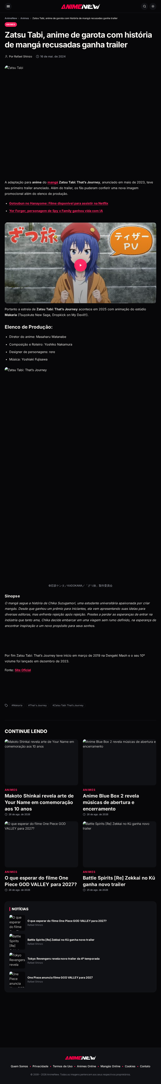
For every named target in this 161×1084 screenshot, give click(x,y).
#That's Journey (37, 705)
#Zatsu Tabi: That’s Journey (68, 705)
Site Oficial (23, 670)
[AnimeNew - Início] (80, 6)
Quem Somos (19, 1066)
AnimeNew (11, 18)
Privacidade (40, 1066)
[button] (80, 265)
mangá (53, 182)
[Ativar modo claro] (152, 6)
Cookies (130, 1066)
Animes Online (86, 1066)
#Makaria (17, 705)
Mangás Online (110, 1066)
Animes (24, 18)
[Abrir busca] (144, 6)
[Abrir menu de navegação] (8, 6)
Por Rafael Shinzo (20, 56)
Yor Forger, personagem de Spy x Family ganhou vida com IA (56, 211)
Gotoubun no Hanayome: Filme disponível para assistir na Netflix (58, 203)
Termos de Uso (62, 1066)
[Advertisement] (80, 1010)
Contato (145, 1066)
